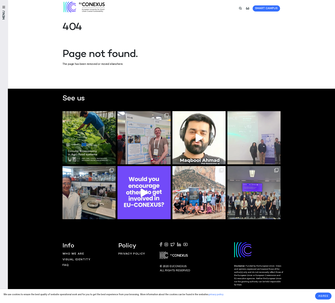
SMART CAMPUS (266, 8)
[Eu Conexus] (84, 7)
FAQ (65, 265)
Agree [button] (323, 296)
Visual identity (76, 259)
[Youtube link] (185, 244)
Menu (4, 15)
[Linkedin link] (179, 244)
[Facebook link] (162, 244)
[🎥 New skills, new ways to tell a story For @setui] (89, 192)
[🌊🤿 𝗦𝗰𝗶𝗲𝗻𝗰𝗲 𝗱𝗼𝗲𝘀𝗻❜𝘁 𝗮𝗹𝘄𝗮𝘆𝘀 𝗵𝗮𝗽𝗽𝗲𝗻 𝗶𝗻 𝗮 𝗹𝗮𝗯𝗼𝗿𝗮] (199, 192)
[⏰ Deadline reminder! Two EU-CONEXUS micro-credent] (89, 137)
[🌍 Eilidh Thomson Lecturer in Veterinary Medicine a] (144, 137)
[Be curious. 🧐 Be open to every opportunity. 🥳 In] (199, 137)
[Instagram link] (167, 244)
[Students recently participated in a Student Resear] (254, 137)
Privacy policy (131, 253)
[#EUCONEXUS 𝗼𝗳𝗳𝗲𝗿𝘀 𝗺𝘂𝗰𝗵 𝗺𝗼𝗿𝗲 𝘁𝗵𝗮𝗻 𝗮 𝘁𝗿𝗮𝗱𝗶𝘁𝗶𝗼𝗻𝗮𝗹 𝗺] (144, 192)
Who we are (73, 253)
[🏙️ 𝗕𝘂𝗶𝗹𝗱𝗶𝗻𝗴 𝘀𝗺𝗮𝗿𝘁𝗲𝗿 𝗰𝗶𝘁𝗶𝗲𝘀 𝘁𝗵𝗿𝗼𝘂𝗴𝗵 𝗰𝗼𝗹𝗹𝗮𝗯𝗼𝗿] (254, 192)
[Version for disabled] (247, 8)
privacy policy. (216, 294)
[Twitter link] (173, 244)
